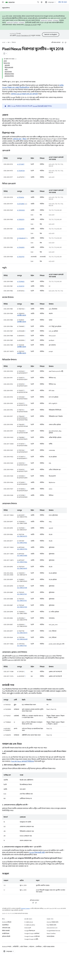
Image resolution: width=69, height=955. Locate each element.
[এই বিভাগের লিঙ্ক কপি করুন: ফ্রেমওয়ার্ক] (12, 151)
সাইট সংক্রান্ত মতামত (48, 946)
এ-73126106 (20, 197)
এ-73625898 (20, 229)
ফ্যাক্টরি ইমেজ (5, 933)
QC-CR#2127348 (22, 588)
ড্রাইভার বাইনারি (6, 936)
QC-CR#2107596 (22, 549)
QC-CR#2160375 (22, 536)
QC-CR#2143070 (22, 633)
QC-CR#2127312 (22, 600)
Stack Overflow (51, 933)
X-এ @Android (28, 922)
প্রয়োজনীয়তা (5, 925)
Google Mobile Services (53, 930)
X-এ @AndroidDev (29, 925)
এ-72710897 (20, 164)
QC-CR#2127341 (22, 594)
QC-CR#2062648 (22, 639)
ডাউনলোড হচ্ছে (6, 928)
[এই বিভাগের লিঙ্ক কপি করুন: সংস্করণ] (11, 874)
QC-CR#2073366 (22, 562)
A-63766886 (20, 204)
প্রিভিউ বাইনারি (6, 930)
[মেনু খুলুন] (3, 2)
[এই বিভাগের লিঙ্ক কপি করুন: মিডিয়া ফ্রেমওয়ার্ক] (18, 184)
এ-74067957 (20, 256)
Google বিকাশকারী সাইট (37, 852)
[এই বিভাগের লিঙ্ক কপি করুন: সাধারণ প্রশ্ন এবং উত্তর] (23, 744)
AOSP (3, 42)
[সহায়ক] (62, 42)
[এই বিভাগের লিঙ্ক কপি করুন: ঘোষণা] (10, 115)
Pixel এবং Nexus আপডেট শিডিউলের (22, 761)
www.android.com (52, 928)
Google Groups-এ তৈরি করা (32, 936)
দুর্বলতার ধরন (17, 139)
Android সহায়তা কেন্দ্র (52, 922)
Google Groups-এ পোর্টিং (31, 939)
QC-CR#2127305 (22, 607)
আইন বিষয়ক (23, 946)
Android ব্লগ (27, 928)
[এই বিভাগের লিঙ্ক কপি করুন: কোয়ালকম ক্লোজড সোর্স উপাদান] (29, 652)
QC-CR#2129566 (22, 543)
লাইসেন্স (31, 946)
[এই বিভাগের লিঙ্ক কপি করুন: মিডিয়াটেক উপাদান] (18, 360)
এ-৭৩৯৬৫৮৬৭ (21, 238)
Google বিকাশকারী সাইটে (40, 106)
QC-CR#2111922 (22, 645)
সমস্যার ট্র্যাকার (50, 936)
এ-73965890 (20, 247)
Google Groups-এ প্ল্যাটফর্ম (31, 933)
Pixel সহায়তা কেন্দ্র (51, 925)
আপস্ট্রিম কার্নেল (21, 315)
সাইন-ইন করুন (62, 2)
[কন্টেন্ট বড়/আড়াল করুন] (16, 59)
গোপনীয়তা (38, 946)
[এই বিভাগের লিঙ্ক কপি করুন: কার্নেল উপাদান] (16, 297)
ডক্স (8, 42)
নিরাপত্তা (14, 42)
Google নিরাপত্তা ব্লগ (29, 930)
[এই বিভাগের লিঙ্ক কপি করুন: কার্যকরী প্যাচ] (16, 685)
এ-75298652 (20, 281)
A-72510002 (21, 210)
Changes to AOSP (31, 25)
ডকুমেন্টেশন (6, 8)
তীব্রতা (24, 139)
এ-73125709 (20, 286)
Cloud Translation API (23, 35)
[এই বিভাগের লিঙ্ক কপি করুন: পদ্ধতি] (9, 268)
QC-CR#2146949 (22, 568)
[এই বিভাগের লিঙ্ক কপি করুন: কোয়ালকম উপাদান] (19, 504)
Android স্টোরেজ (6, 922)
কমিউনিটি (15, 946)
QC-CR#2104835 (22, 555)
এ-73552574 (20, 219)
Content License (25, 908)
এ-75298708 (21, 171)
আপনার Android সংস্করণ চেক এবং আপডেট (24, 94)
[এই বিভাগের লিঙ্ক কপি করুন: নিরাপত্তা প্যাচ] (16, 133)
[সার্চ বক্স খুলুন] (38, 2)
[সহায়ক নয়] (65, 42)
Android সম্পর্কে (6, 946)
